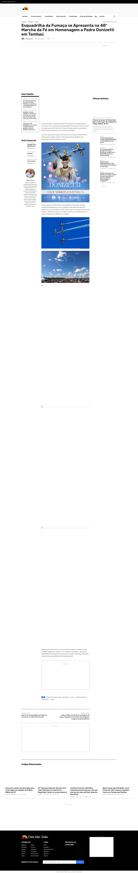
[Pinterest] (103, 38)
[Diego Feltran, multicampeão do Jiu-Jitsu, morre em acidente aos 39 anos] (96, 163)
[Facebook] (124, 2)
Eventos (37, 21)
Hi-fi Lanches (31, 161)
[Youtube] (134, 2)
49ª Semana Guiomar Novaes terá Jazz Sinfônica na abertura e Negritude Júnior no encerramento (29, 104)
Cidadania (23, 21)
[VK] (107, 38)
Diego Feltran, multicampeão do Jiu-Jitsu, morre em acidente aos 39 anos (108, 164)
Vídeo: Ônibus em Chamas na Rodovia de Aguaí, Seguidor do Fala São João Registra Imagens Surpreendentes (74, 717)
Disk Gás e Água (30, 142)
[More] (115, 38)
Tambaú (52, 699)
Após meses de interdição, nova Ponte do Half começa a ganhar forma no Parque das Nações (30, 126)
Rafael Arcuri (29, 38)
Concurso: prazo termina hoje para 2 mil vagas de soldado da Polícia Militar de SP (104, 122)
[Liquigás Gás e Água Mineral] (23, 144)
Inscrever (80, 862)
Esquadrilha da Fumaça (81, 697)
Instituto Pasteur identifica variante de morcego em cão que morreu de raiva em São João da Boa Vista (29, 115)
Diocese (72, 697)
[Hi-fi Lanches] (23, 161)
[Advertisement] (65, 110)
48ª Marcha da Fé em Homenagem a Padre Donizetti (57, 697)
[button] (114, 16)
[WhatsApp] (111, 38)
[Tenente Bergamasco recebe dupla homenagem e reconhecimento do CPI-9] (96, 139)
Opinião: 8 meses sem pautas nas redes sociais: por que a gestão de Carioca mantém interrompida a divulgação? (108, 177)
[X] (131, 2)
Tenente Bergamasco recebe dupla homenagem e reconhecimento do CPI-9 (108, 140)
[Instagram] (128, 2)
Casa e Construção (31, 151)
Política (101, 171)
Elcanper (30, 153)
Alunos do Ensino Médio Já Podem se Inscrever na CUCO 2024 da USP (34, 716)
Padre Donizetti (45, 699)
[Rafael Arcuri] (22, 39)
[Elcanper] (23, 153)
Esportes (102, 160)
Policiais (102, 136)
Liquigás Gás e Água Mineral (31, 145)
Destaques (30, 21)
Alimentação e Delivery (32, 159)
